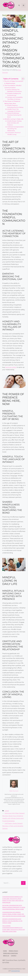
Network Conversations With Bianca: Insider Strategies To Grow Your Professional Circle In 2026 (13, 907)
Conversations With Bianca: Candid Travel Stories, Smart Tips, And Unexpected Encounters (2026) (13, 914)
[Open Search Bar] (19, 5)
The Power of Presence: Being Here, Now (12, 102)
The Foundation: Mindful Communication (13, 86)
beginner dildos (10, 367)
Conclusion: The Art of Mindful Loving (13, 133)
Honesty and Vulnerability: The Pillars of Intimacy (15, 98)
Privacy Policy (13, 951)
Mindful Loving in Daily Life (14, 119)
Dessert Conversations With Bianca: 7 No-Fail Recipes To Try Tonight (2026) (12, 920)
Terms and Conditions (10, 953)
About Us (6, 955)
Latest (7, 811)
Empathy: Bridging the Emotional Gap (14, 94)
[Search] (23, 883)
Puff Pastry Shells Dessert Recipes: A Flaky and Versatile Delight (12, 826)
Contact (13, 955)
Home (5, 951)
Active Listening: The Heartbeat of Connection (14, 90)
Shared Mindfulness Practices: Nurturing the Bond (14, 115)
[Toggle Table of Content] (22, 78)
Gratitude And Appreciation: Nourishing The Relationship (15, 128)
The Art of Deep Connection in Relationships (13, 82)
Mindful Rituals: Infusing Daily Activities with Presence (14, 123)
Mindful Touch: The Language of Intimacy (13, 110)
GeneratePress (15, 971)
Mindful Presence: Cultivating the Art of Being (15, 106)
